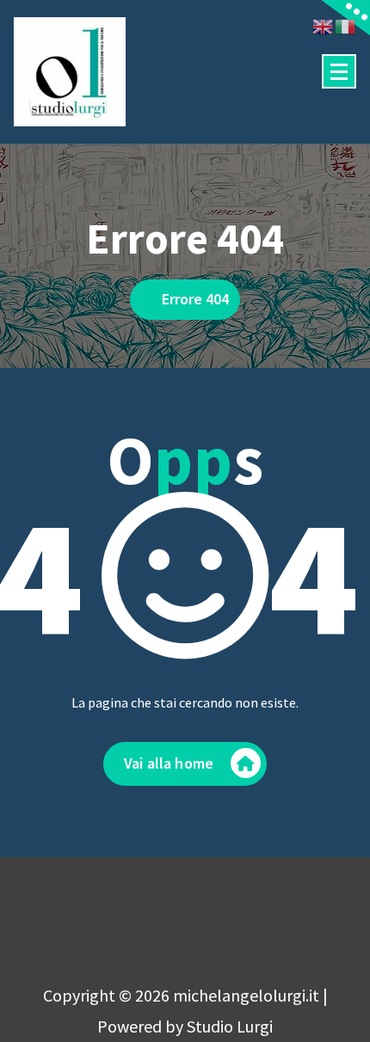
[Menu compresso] (339, 71)
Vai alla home (168, 763)
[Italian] (346, 25)
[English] (323, 25)
